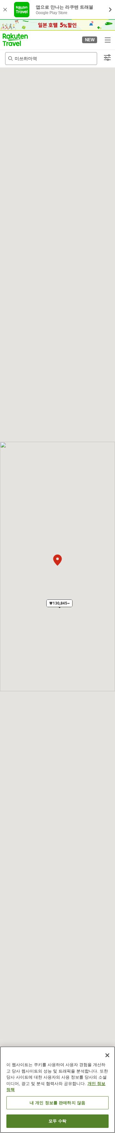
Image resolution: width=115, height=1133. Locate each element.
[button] (15, 39)
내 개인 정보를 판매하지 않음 (57, 1102)
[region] (57, 1089)
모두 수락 (58, 1121)
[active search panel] (51, 58)
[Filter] (107, 58)
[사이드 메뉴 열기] (107, 40)
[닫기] (107, 1055)
